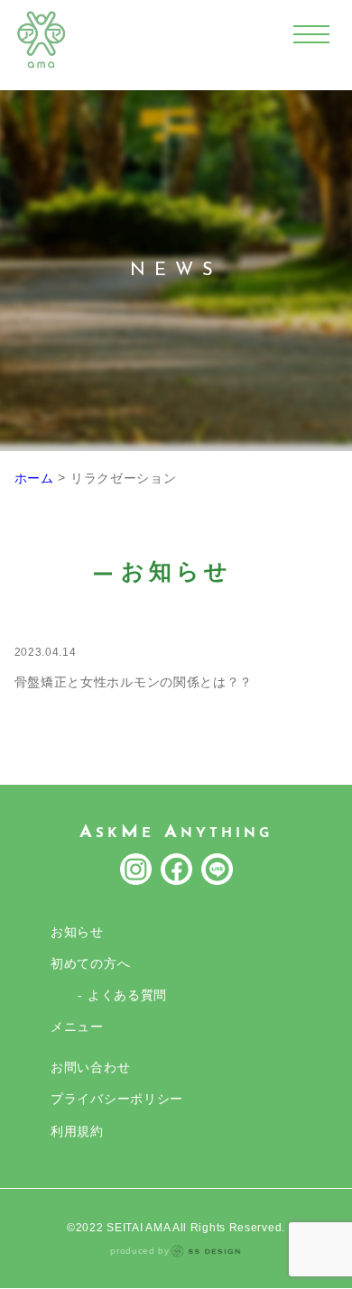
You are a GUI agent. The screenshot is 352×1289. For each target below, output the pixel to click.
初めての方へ (90, 963)
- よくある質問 (122, 995)
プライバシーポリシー (117, 1098)
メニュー (77, 1026)
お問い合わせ (90, 1067)
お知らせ (77, 932)
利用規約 (77, 1131)
